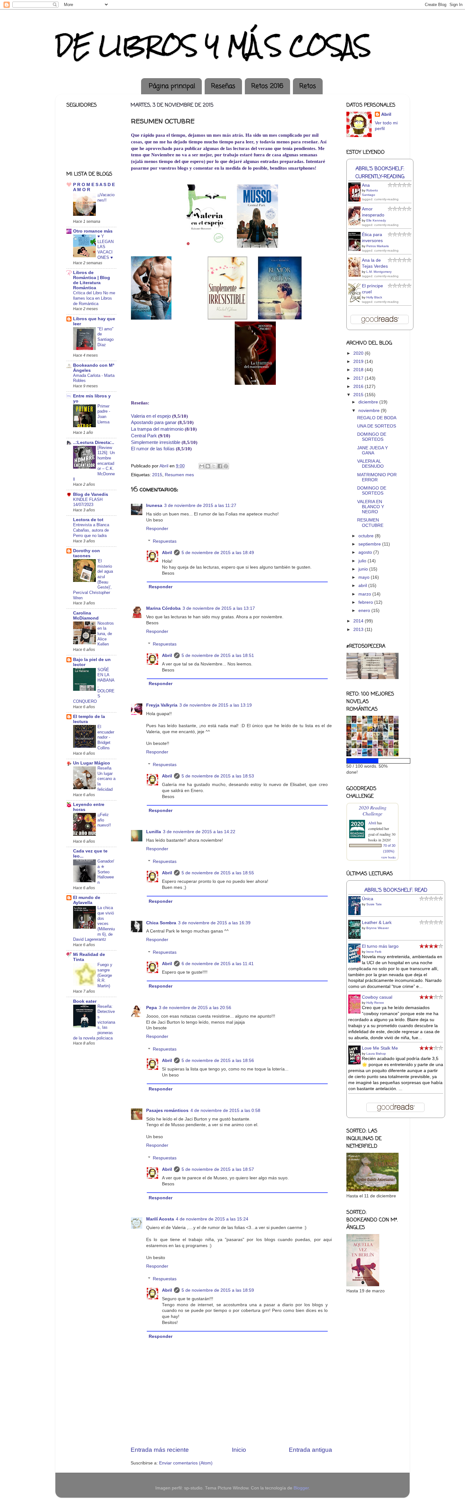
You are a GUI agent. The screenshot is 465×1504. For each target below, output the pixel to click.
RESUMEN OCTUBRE (370, 522)
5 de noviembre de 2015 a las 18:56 (218, 1060)
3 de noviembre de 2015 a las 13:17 (219, 608)
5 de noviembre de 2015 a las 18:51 (218, 655)
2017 (359, 378)
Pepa (151, 1007)
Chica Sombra (161, 922)
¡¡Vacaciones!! (106, 197)
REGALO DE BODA (376, 417)
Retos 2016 (267, 86)
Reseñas (223, 86)
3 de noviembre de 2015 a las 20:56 (195, 1007)
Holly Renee (375, 1002)
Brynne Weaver (377, 928)
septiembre (370, 544)
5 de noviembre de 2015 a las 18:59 (218, 1290)
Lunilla (153, 831)
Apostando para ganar (154, 422)
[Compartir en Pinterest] (226, 466)
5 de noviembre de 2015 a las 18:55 (218, 873)
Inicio (239, 1449)
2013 (359, 629)
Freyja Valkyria (161, 705)
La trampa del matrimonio (157, 429)
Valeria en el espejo (151, 416)
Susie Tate (374, 904)
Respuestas (165, 541)
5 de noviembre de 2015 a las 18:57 (218, 1169)
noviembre (369, 410)
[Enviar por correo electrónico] (202, 466)
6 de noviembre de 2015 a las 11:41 (218, 963)
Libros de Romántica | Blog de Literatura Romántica (91, 280)
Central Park (144, 435)
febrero (366, 602)
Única (367, 898)
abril (363, 585)
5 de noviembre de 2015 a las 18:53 (218, 776)
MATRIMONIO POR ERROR (377, 477)
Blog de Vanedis (90, 494)
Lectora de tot (88, 519)
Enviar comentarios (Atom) (186, 1463)
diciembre (368, 402)
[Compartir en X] (214, 466)
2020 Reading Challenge (373, 810)
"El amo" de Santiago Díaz (105, 337)
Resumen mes (179, 474)
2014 (359, 621)
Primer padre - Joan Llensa (103, 414)
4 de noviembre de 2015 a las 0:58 (225, 1110)
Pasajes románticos (167, 1110)
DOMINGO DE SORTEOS (371, 437)
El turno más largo (380, 946)
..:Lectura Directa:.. (93, 442)
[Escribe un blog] (208, 466)
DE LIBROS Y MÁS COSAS (213, 45)
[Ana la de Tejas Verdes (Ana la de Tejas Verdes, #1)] (356, 275)
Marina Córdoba (163, 608)
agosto (365, 552)
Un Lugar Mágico (91, 763)
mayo (364, 577)
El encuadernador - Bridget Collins (105, 737)
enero (364, 610)
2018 (359, 369)
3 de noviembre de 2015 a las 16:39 (214, 922)
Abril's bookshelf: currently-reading (380, 173)
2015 (157, 474)
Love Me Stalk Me (380, 1048)
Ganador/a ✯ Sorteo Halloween (105, 872)
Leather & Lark (377, 922)
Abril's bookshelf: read (395, 890)
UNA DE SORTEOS (376, 426)
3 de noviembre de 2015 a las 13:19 (215, 705)
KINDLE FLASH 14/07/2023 (87, 502)
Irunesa (154, 505)
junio (363, 569)
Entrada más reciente (160, 1449)
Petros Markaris (377, 246)
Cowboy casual (377, 997)
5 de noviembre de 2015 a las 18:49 (218, 552)
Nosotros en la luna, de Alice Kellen (105, 634)
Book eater (84, 1001)
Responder (157, 528)
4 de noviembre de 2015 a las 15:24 (212, 1219)
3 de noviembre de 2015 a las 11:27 (200, 505)
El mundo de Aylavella (86, 900)
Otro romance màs (93, 231)
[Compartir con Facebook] (220, 466)
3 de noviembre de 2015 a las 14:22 (199, 831)
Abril (167, 552)
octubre (366, 536)
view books (388, 857)
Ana (366, 185)
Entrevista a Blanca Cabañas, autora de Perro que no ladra (91, 530)
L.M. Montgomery (379, 271)
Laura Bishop (376, 1053)
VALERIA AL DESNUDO (370, 464)
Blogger (301, 1488)
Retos (307, 86)
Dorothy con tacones (86, 553)
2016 (359, 386)
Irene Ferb (373, 951)
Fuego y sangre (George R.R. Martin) (104, 975)
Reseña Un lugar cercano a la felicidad (106, 779)
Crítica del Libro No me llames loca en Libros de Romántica (94, 298)
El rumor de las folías (153, 448)
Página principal (172, 86)
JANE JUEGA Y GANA (372, 450)
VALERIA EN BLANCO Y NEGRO (370, 506)
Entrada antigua (310, 1449)
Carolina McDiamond (86, 616)
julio (363, 561)
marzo (365, 594)
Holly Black (374, 297)
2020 (359, 353)
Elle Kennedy (376, 220)
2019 (359, 361)
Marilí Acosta (160, 1219)
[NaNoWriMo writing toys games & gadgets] (372, 761)
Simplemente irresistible (155, 442)
